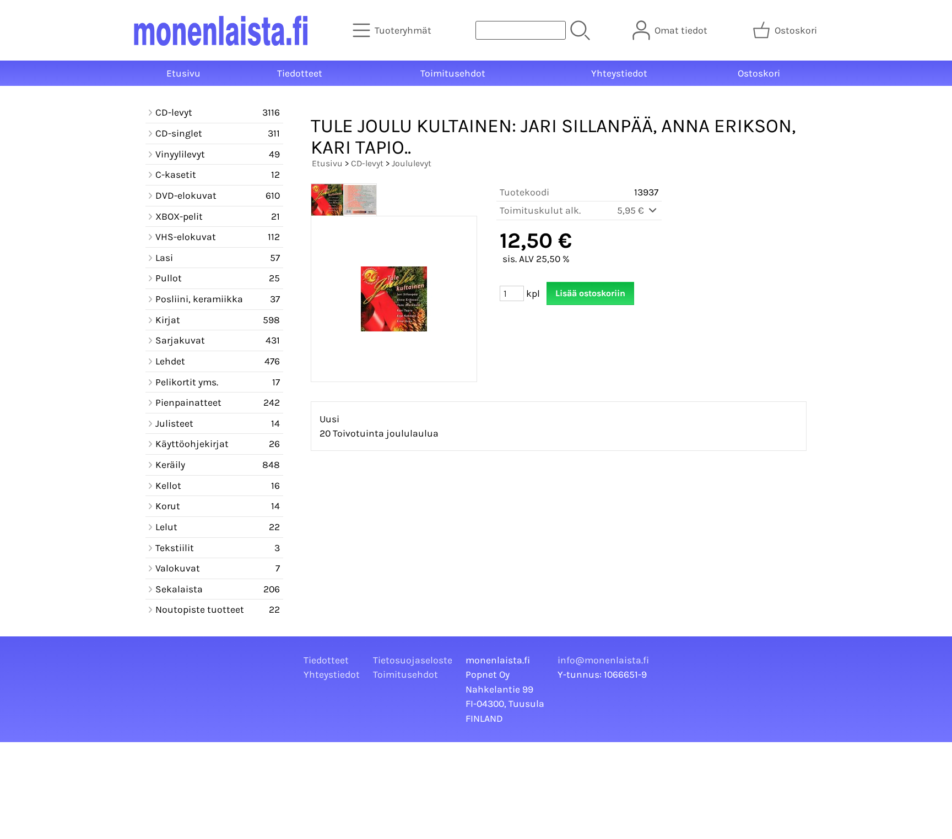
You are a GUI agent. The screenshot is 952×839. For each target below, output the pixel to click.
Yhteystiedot (619, 73)
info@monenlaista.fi (603, 660)
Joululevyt (411, 163)
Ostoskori (759, 73)
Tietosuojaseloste (412, 660)
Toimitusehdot (452, 73)
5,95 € (631, 210)
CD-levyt (367, 163)
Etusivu (183, 73)
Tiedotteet (299, 73)
